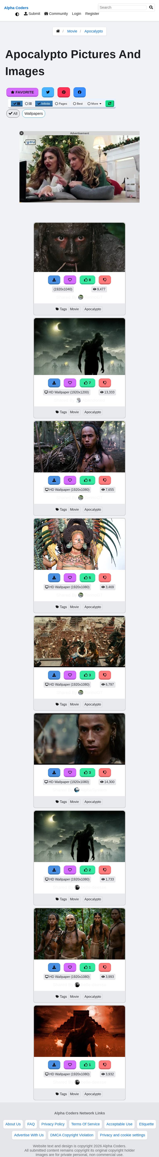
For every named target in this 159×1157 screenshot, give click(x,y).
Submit (34, 14)
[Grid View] (17, 104)
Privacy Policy (53, 1124)
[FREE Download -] (54, 870)
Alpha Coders (16, 8)
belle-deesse (93, 887)
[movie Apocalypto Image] (79, 861)
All (14, 113)
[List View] (28, 104)
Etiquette (146, 1124)
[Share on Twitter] (48, 92)
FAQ (31, 1124)
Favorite (24, 92)
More (94, 103)
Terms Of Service (85, 1124)
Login (76, 14)
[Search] (151, 7)
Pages (63, 103)
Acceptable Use (119, 1124)
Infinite (45, 103)
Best (79, 103)
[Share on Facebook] (79, 92)
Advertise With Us (29, 1135)
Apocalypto (93, 31)
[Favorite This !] (70, 870)
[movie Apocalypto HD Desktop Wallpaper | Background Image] (79, 958)
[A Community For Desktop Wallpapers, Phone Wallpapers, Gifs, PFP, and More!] (58, 31)
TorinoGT (93, 297)
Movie (72, 31)
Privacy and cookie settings (122, 1135)
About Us (13, 1124)
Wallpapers (33, 113)
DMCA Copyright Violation (71, 1135)
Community (58, 14)
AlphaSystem (94, 789)
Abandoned (93, 400)
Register (92, 14)
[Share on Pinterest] (64, 92)
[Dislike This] (105, 870)
